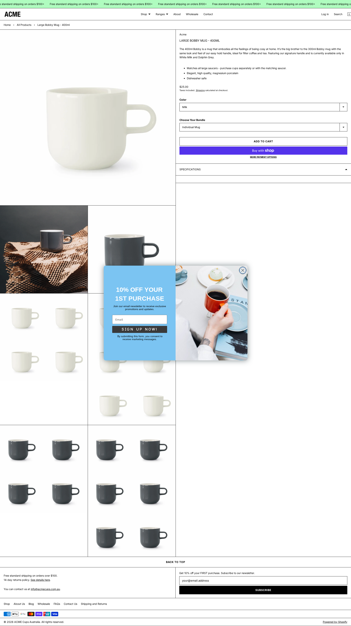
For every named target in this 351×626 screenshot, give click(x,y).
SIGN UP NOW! (140, 329)
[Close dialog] (243, 270)
